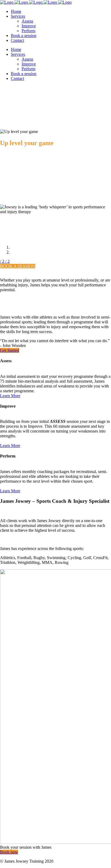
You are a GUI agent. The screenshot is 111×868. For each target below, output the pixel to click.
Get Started (9, 350)
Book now (9, 852)
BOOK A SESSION (17, 266)
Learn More (10, 395)
